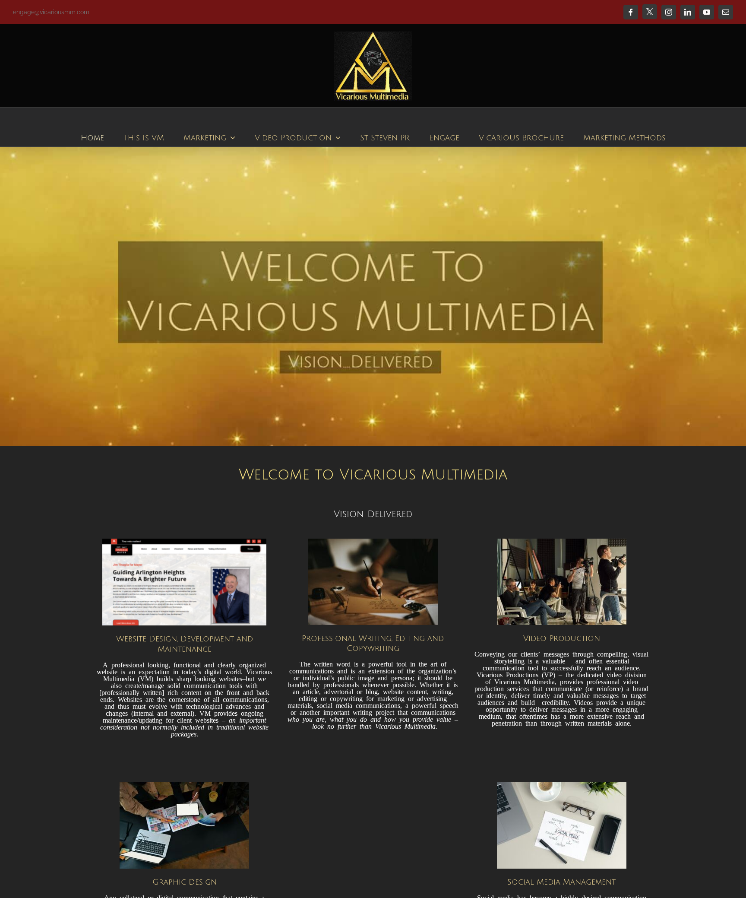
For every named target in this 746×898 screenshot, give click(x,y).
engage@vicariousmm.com (51, 12)
